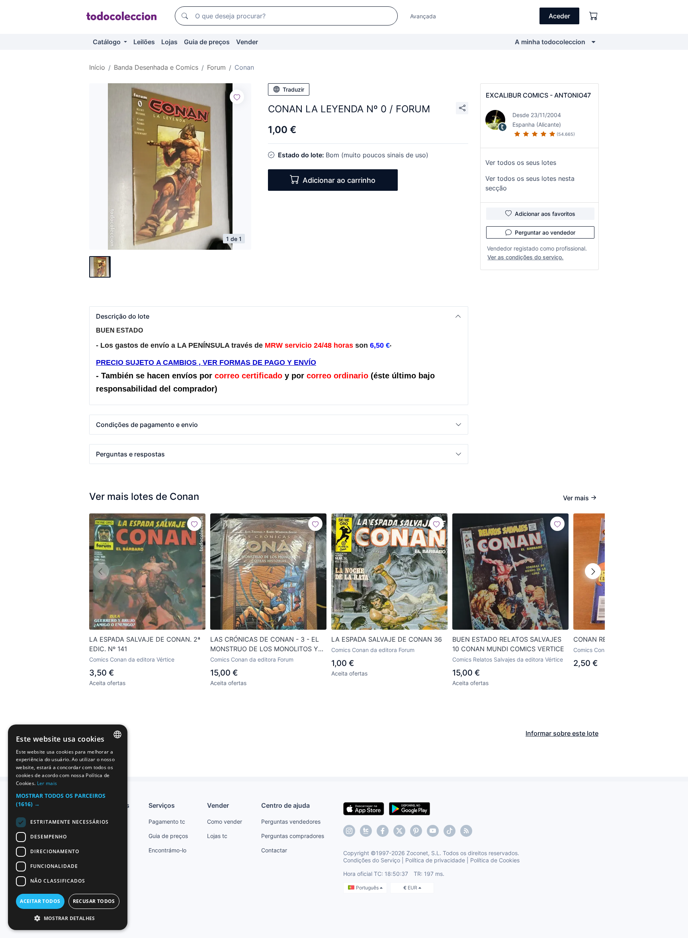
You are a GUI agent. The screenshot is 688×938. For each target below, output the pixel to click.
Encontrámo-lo (167, 850)
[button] (278, 316)
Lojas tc (217, 835)
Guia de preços (207, 42)
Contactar (274, 850)
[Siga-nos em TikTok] (449, 831)
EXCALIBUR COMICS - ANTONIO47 (538, 95)
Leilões (144, 42)
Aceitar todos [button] (40, 901)
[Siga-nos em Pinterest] (416, 831)
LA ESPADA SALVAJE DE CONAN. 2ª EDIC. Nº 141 (144, 644)
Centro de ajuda (285, 805)
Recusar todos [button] (94, 901)
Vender (247, 42)
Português (368, 888)
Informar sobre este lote (562, 733)
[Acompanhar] (237, 97)
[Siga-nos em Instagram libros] (366, 831)
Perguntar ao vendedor (545, 232)
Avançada (423, 16)
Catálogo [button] (107, 42)
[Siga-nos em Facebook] (383, 831)
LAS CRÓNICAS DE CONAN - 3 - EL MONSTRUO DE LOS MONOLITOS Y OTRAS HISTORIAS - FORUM (264, 644)
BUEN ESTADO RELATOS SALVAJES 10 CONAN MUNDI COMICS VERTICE (508, 644)
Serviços (162, 805)
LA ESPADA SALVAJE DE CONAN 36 (386, 639)
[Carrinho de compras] (593, 16)
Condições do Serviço (371, 860)
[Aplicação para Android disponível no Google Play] (409, 808)
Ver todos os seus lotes (520, 162)
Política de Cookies (495, 860)
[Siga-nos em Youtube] (433, 831)
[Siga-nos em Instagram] (349, 831)
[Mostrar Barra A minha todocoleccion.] (593, 42)
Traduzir (293, 89)
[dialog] (67, 827)
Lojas (169, 42)
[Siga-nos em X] (399, 831)
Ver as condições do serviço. (525, 257)
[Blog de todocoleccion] (466, 831)
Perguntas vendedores (291, 821)
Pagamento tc (167, 821)
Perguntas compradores (292, 835)
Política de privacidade (435, 860)
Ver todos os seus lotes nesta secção (530, 183)
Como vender (224, 821)
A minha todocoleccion (550, 42)
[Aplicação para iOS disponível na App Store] (363, 808)
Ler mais (47, 783)
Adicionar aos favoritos (545, 213)
